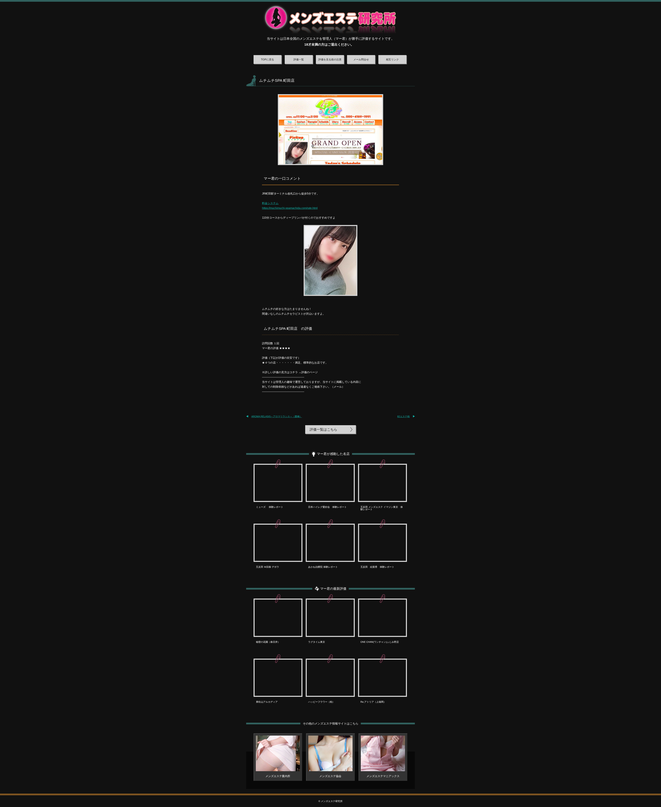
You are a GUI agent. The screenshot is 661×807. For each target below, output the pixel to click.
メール (338, 386)
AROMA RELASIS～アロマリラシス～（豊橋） (276, 416)
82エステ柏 (403, 416)
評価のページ (309, 372)
